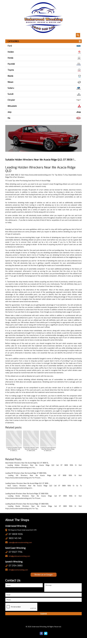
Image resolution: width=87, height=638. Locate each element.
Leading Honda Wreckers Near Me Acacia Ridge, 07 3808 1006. (27, 494)
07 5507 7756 (15, 552)
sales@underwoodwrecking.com (20, 542)
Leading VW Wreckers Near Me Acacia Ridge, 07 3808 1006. (26, 473)
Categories (13, 41)
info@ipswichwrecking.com (18, 570)
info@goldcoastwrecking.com (19, 556)
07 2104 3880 (16, 565)
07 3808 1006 (16, 534)
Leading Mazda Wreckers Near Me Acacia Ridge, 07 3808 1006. (27, 504)
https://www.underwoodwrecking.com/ (38, 175)
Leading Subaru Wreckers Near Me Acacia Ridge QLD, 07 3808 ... (27, 483)
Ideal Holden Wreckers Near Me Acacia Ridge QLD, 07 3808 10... (27, 463)
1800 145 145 (15, 538)
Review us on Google (43, 574)
